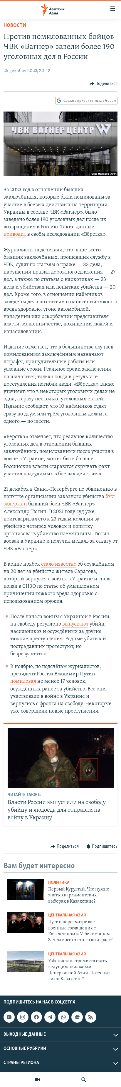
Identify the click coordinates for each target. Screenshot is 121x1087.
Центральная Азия (67, 915)
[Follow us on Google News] (77, 1017)
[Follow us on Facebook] (36, 1017)
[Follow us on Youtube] (9, 1017)
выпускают (75, 624)
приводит (15, 234)
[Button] (104, 84)
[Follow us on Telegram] (50, 1017)
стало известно (58, 564)
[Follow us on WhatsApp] (63, 1017)
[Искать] (84, 1079)
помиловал (23, 681)
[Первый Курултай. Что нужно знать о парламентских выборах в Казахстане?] (25, 889)
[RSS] (90, 1017)
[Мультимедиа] (37, 1079)
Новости (15, 25)
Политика (58, 882)
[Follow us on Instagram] (22, 1017)
